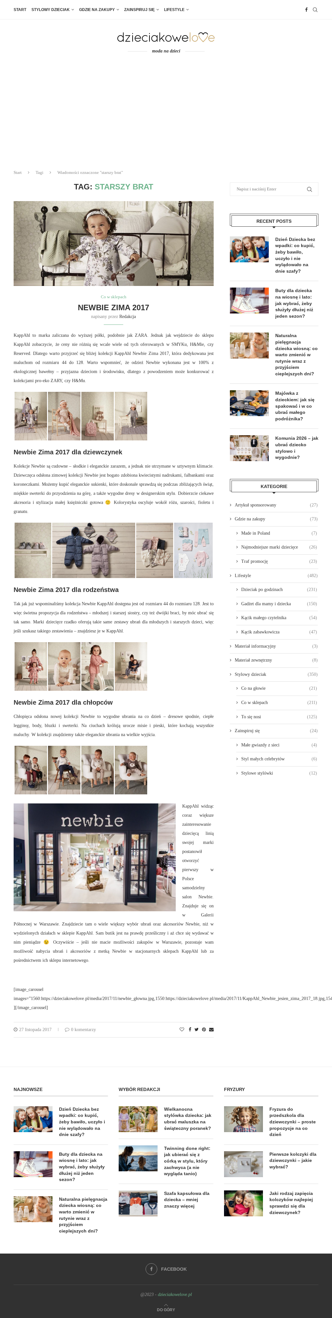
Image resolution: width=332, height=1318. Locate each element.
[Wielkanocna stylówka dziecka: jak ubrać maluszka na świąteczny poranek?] (138, 1119)
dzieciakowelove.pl (175, 1294)
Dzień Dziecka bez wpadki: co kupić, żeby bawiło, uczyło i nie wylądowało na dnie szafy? (295, 255)
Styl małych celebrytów (279, 758)
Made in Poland (279, 533)
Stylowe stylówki (279, 773)
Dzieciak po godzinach (279, 589)
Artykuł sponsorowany (276, 505)
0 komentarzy (83, 1029)
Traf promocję (279, 561)
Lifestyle (174, 9)
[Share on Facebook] (190, 1029)
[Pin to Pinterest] (204, 1029)
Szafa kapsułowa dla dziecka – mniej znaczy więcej (186, 1200)
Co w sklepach (113, 296)
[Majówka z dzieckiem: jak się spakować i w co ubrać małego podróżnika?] (249, 403)
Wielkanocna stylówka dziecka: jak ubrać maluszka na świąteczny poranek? (187, 1119)
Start (20, 9)
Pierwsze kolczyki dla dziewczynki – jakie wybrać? (292, 1160)
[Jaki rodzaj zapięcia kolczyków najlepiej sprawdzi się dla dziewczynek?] (243, 1203)
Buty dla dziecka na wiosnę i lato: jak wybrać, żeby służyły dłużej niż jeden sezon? (294, 303)
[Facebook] (306, 9)
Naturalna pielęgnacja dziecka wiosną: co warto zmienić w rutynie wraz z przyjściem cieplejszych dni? (296, 354)
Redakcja (127, 316)
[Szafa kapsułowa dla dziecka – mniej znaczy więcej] (138, 1203)
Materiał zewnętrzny (276, 660)
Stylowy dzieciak (50, 9)
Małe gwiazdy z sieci (279, 745)
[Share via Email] (211, 1029)
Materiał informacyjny (276, 646)
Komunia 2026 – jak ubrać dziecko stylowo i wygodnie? (296, 448)
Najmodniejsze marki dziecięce (279, 547)
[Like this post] (182, 1029)
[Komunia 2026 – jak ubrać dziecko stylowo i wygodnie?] (249, 448)
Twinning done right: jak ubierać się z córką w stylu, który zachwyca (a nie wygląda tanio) (187, 1161)
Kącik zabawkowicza (279, 632)
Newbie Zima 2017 (113, 307)
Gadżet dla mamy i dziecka (279, 603)
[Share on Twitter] (197, 1029)
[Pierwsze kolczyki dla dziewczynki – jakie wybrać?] (243, 1164)
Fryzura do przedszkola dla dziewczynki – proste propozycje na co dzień (292, 1122)
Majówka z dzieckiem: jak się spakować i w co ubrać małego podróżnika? (294, 406)
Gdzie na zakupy (97, 9)
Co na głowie (279, 688)
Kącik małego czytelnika (279, 617)
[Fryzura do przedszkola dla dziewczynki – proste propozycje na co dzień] (243, 1119)
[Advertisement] (166, 116)
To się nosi (279, 716)
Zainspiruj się (139, 9)
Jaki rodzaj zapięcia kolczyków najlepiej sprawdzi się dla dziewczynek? (291, 1203)
